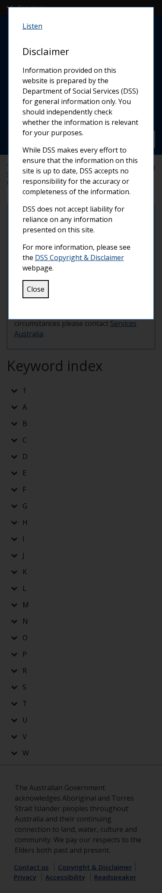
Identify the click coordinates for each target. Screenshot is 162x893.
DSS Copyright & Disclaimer (79, 257)
